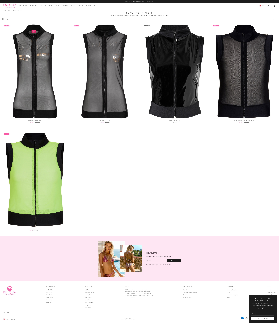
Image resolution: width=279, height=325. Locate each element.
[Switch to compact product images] (7, 19)
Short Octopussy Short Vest (35, 229)
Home (4, 10)
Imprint (269, 290)
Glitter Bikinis (49, 295)
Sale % (73, 5)
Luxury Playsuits (89, 300)
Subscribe (174, 260)
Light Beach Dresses (90, 302)
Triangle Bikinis (88, 297)
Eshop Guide (132, 319)
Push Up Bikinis (88, 295)
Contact (185, 290)
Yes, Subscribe (263, 318)
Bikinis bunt (48, 302)
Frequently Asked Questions (190, 292)
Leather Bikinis (49, 297)
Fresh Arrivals (23, 5)
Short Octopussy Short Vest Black (244, 120)
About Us (80, 5)
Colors (58, 5)
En (263, 6)
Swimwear (43, 5)
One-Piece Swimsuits (90, 292)
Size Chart (185, 295)
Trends (51, 5)
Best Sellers (33, 5)
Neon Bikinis (49, 300)
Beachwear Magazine (92, 5)
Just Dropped (88, 290)
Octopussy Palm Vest (105, 120)
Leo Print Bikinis (49, 290)
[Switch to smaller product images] (5, 19)
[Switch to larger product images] (2, 19)
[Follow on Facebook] (4, 312)
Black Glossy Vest (174, 120)
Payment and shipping (232, 295)
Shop (9, 10)
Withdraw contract (187, 297)
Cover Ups (65, 5)
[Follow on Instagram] (8, 312)
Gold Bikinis (49, 292)
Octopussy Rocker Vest (34, 120)
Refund (228, 297)
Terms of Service (272, 292)
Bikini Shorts (88, 307)
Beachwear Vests (16, 10)
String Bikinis (88, 305)
